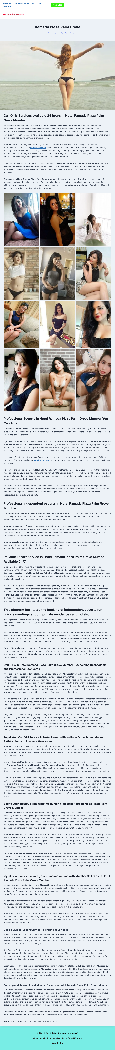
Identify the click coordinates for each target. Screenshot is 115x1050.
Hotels (49, 33)
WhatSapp (57, 5)
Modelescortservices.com (65, 1033)
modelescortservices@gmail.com (19, 3)
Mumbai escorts (41, 460)
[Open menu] (110, 14)
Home (43, 33)
